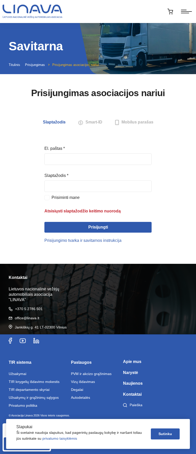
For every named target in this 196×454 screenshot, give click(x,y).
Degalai (77, 390)
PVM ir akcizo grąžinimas (91, 374)
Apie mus (132, 361)
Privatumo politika (23, 405)
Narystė (130, 372)
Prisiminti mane (66, 197)
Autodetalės (80, 397)
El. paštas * (54, 148)
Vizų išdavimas (83, 382)
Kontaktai (132, 394)
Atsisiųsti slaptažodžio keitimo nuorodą (82, 211)
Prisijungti (98, 227)
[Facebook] (10, 341)
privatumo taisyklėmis (59, 438)
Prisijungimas (35, 65)
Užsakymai (17, 374)
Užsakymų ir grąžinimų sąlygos (34, 397)
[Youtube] (23, 341)
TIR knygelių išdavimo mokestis (34, 382)
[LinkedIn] (36, 341)
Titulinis (14, 65)
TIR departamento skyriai (29, 390)
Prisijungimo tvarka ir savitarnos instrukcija (82, 240)
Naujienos (133, 383)
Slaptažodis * (56, 175)
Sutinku (165, 434)
